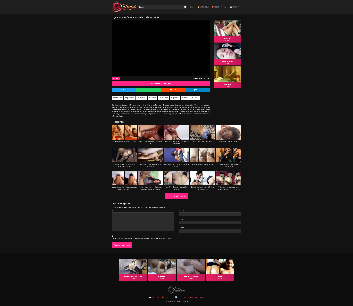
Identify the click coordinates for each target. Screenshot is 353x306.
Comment (115, 211)
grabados (164, 98)
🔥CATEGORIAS (203, 7)
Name (181, 211)
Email (181, 219)
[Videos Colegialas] (124, 6)
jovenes (175, 98)
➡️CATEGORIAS (180, 297)
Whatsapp (150, 90)
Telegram (199, 90)
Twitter (125, 90)
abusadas (118, 98)
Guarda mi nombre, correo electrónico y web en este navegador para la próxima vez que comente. (141, 238)
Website (181, 228)
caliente (153, 98)
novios (195, 98)
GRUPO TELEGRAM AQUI (162, 84)
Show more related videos (176, 196)
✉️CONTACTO (235, 7)
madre (186, 98)
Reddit (174, 90)
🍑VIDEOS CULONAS (219, 7)
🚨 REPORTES (167, 297)
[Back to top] (347, 300)
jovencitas (130, 98)
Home (192, 7)
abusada (142, 98)
